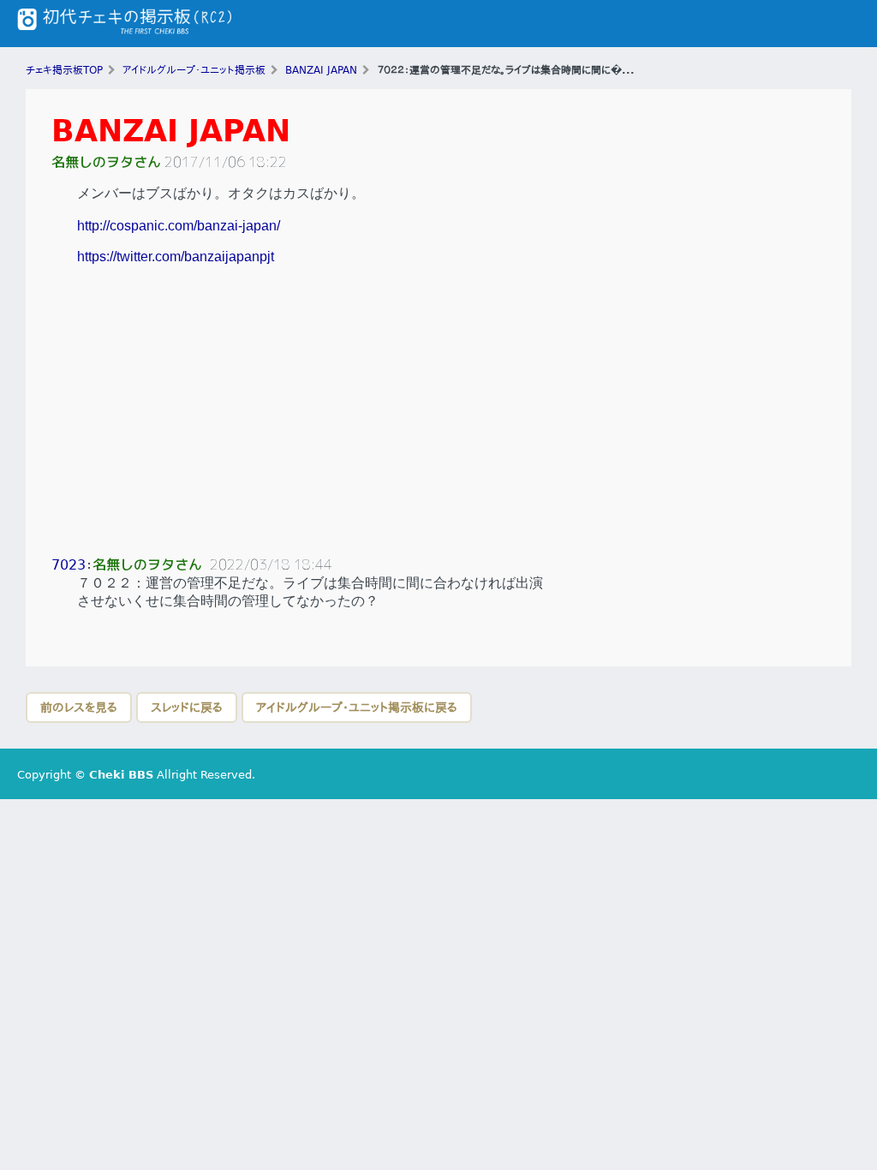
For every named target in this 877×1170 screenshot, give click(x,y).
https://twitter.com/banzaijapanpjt (175, 256)
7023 (68, 565)
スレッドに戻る (187, 707)
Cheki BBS (121, 774)
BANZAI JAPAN (170, 130)
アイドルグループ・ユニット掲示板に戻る (356, 707)
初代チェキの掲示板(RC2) (124, 24)
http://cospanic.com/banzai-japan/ (178, 225)
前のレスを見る (78, 707)
